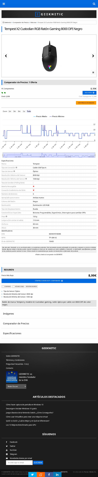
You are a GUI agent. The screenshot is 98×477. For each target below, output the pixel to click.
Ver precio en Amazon (86, 103)
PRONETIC (64, 472)
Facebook (13, 442)
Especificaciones (12, 333)
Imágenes (8, 313)
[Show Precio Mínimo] (57, 116)
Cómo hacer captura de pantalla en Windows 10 (25, 404)
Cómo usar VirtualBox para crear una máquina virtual (27, 417)
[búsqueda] (94, 3)
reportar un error (31, 286)
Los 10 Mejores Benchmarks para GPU (21, 425)
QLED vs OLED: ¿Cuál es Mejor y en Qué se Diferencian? (28, 421)
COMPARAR (7, 286)
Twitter (12, 446)
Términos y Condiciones (15, 360)
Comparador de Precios (21, 22)
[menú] (3, 3)
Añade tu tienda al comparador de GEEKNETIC (48, 254)
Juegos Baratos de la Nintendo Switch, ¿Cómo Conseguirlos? (29, 413)
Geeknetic (7, 22)
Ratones (33, 22)
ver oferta (88, 93)
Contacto (9, 368)
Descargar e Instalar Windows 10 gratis (21, 408)
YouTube (13, 450)
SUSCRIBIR (38, 462)
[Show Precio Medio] (40, 116)
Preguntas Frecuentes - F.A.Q (17, 364)
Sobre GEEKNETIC (13, 356)
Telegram (13, 454)
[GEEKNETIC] (49, 14)
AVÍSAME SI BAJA (19, 286)
